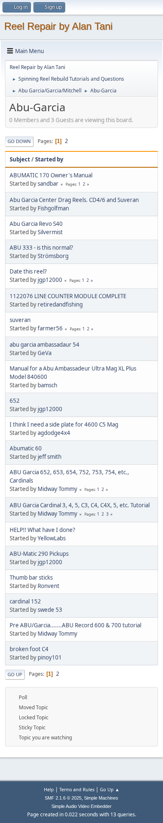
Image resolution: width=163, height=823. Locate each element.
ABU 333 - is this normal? (41, 247)
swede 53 (50, 609)
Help (49, 789)
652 (15, 400)
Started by (49, 159)
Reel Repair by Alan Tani (58, 26)
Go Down (19, 141)
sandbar (48, 183)
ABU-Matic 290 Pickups (39, 553)
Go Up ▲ (110, 789)
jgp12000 (50, 280)
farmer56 (50, 328)
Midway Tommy (57, 489)
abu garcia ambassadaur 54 (44, 344)
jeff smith (49, 456)
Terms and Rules (76, 789)
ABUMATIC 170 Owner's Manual (51, 175)
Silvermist (50, 232)
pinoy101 (50, 657)
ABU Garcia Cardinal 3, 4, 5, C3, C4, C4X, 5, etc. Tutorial (80, 505)
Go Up (15, 674)
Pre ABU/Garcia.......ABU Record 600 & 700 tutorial (75, 625)
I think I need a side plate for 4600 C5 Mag (64, 424)
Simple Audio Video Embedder (81, 806)
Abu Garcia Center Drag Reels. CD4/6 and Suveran (74, 200)
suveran (20, 320)
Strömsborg (53, 256)
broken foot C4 (29, 649)
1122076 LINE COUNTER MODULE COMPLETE (68, 296)
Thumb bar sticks (31, 577)
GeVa (44, 353)
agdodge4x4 (54, 433)
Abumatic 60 (26, 448)
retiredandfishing (60, 304)
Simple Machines (101, 797)
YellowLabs (52, 538)
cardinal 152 (25, 601)
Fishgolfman (53, 208)
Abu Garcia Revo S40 (36, 223)
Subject (20, 159)
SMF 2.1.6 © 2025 (63, 797)
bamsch (47, 385)
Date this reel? (28, 271)
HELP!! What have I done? (42, 530)
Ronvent (48, 586)
